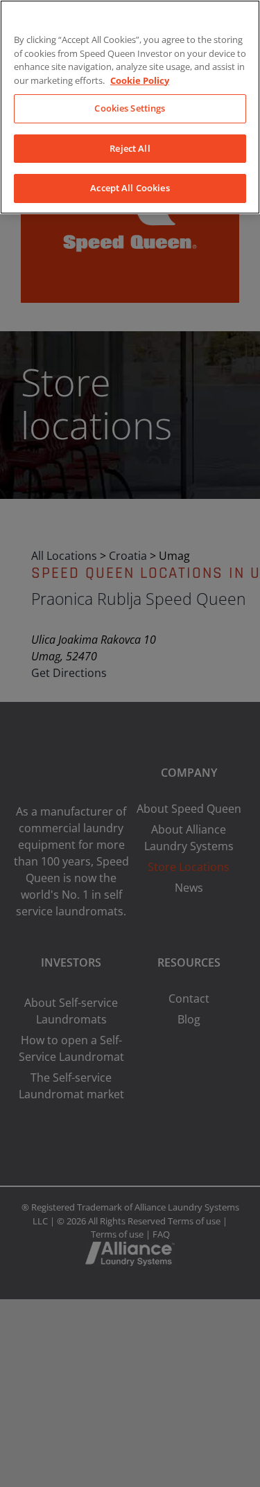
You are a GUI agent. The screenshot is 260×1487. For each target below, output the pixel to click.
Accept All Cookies (129, 188)
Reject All (130, 148)
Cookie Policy (139, 80)
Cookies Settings (129, 108)
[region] (130, 107)
